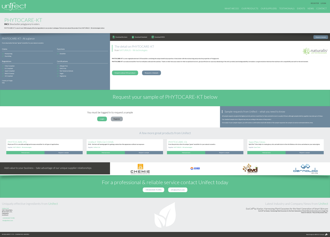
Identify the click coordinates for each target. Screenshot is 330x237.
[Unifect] (14, 6)
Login (323, 3)
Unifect (53, 203)
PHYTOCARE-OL (177, 142)
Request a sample (63, 152)
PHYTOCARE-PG (17, 142)
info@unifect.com (178, 190)
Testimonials (286, 8)
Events (301, 8)
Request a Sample (321, 37)
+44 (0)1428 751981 (153, 190)
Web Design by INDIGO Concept (315, 234)
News (311, 8)
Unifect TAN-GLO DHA (100, 142)
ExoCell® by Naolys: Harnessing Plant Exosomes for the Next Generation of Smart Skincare (287, 209)
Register (315, 3)
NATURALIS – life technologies (133, 50)
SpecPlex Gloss (257, 142)
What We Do (232, 8)
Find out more (25, 152)
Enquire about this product (125, 73)
